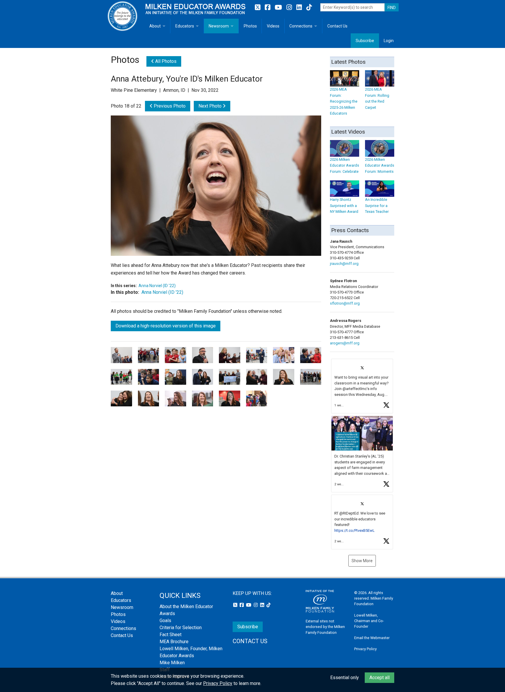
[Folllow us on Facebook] (268, 7)
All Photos (165, 61)
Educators (184, 26)
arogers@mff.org (344, 343)
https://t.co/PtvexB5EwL (354, 530)
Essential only (344, 677)
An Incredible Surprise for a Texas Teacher (377, 205)
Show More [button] (362, 560)
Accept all (379, 677)
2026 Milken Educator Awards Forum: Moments (379, 165)
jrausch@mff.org (344, 263)
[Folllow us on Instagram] (290, 7)
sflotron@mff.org (345, 303)
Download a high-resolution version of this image (165, 326)
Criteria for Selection (181, 627)
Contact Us (337, 26)
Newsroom (219, 26)
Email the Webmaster (372, 638)
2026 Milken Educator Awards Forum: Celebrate (344, 165)
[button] (362, 386)
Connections (300, 26)
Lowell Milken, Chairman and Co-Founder (369, 621)
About (155, 26)
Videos (273, 26)
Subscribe (365, 40)
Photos (250, 26)
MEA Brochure (174, 641)
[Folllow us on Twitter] (258, 7)
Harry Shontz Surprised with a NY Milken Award (344, 205)
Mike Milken (172, 662)
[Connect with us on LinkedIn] (300, 7)
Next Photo (210, 106)
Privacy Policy (365, 649)
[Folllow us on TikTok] (309, 7)
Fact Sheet (170, 634)
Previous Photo (169, 106)
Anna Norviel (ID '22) (157, 285)
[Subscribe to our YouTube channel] (279, 7)
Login (389, 40)
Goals (165, 620)
